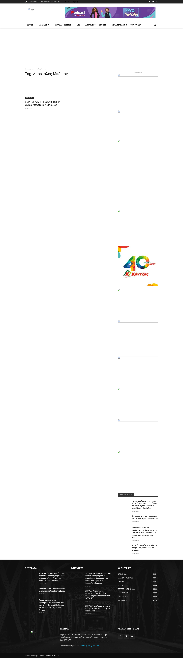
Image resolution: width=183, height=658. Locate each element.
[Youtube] (156, 1)
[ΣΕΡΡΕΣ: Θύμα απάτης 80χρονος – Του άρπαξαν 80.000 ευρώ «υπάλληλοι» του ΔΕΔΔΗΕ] (77, 594)
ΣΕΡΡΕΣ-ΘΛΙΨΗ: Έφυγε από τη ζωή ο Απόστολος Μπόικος (42, 103)
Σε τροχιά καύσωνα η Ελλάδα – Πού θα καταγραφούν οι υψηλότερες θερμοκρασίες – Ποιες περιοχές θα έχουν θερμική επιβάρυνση (98, 578)
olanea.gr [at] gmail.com (89, 645)
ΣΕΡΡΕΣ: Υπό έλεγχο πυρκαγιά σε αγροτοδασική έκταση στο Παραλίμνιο (97, 608)
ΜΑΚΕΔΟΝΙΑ (29, 97)
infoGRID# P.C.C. (54, 656)
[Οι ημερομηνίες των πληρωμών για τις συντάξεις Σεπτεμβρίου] (124, 519)
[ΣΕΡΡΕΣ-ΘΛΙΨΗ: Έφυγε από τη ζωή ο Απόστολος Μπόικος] (45, 89)
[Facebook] (149, 1)
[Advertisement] (91, 46)
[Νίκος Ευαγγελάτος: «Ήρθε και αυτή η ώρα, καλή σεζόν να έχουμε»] (124, 548)
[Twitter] (153, 1)
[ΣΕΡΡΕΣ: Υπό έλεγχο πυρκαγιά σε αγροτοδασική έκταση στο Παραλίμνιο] (77, 609)
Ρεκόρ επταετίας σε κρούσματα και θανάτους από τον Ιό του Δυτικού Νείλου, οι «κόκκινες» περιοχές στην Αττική (144, 532)
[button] (155, 25)
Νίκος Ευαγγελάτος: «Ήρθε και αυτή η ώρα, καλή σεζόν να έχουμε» (144, 547)
